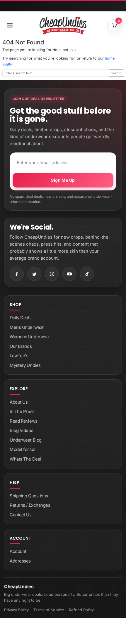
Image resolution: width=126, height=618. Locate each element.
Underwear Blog (26, 440)
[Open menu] (9, 25)
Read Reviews (24, 421)
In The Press (22, 411)
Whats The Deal (25, 459)
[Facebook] (17, 274)
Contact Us (21, 515)
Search (116, 73)
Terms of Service (48, 609)
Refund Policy (81, 609)
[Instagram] (52, 274)
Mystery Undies (25, 365)
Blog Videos (21, 430)
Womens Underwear (30, 336)
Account (18, 551)
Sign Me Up (63, 180)
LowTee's (19, 355)
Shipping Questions (29, 496)
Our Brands (21, 346)
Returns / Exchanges (30, 505)
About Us (19, 402)
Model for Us (22, 449)
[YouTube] (69, 274)
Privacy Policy (16, 609)
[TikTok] (87, 274)
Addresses (20, 561)
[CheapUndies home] (63, 25)
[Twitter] (34, 274)
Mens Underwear (27, 327)
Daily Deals (20, 317)
